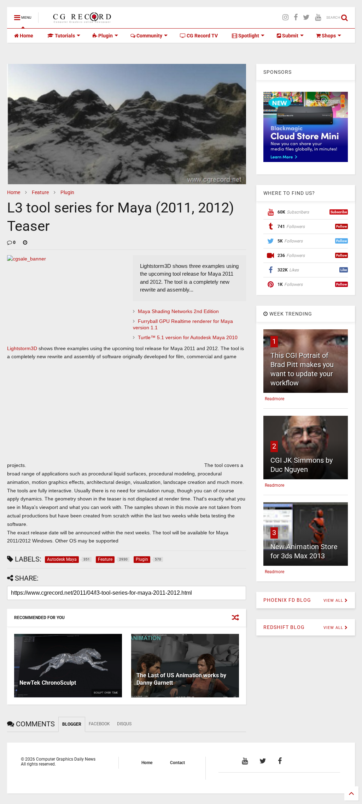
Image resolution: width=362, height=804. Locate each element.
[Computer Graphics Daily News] (81, 19)
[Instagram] (285, 17)
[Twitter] (306, 17)
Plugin (105, 35)
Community (148, 35)
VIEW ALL (334, 600)
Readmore (274, 398)
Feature (40, 192)
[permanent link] (25, 242)
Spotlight (248, 35)
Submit (289, 35)
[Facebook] (296, 17)
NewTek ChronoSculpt (47, 682)
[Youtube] (318, 17)
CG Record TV (202, 35)
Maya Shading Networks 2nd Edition (178, 311)
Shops (328, 35)
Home (26, 35)
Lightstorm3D (22, 348)
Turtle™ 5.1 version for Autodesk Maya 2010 (188, 337)
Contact (177, 762)
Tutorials (64, 35)
